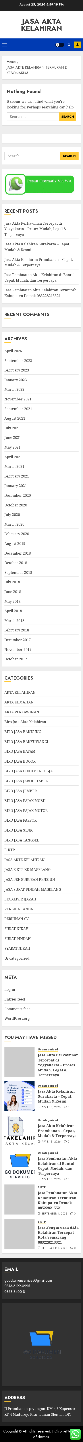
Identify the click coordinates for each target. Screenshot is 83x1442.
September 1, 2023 (54, 1214)
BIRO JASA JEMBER (20, 790)
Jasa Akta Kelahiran (41, 24)
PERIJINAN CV (16, 918)
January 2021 (15, 485)
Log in (9, 989)
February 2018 (16, 630)
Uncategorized (16, 958)
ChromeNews (64, 1431)
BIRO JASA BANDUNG (22, 731)
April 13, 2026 (51, 1107)
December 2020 (17, 495)
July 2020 (12, 514)
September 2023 (18, 360)
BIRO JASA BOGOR (19, 761)
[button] (4, 45)
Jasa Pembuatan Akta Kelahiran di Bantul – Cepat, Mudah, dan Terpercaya (40, 277)
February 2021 (16, 476)
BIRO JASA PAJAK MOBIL (25, 800)
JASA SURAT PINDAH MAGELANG (32, 889)
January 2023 (15, 379)
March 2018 (14, 620)
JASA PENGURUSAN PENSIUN (29, 879)
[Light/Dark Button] (59, 45)
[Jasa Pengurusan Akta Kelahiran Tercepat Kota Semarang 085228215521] (19, 1234)
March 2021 (14, 466)
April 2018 (13, 610)
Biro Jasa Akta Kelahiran (25, 721)
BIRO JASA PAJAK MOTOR (26, 810)
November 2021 (17, 399)
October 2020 (15, 505)
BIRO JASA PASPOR (20, 820)
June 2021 (12, 437)
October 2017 (15, 659)
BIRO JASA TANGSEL (21, 840)
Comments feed (17, 1008)
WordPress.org (17, 1018)
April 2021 (13, 457)
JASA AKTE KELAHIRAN (24, 859)
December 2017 (17, 639)
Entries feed (14, 999)
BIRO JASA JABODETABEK (26, 781)
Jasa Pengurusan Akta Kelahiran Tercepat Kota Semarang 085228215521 (58, 1235)
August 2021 (14, 418)
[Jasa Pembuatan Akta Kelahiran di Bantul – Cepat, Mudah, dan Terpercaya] (19, 1165)
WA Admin (77, 45)
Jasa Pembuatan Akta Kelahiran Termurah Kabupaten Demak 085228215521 (57, 1200)
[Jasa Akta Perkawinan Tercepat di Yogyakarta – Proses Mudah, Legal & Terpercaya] (19, 1062)
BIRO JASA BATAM (19, 751)
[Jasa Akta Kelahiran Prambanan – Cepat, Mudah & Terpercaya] (19, 1131)
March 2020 (14, 524)
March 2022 (14, 389)
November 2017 (17, 649)
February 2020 (16, 533)
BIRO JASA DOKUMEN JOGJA (28, 771)
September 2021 (18, 408)
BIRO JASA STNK (18, 830)
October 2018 (15, 562)
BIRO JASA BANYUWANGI (26, 741)
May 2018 (12, 601)
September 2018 (18, 572)
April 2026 (13, 351)
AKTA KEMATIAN (19, 702)
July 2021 (12, 428)
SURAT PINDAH (17, 938)
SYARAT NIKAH (17, 948)
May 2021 (12, 447)
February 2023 (16, 370)
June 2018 (12, 591)
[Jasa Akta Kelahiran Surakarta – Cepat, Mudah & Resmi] (19, 1096)
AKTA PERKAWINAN (21, 712)
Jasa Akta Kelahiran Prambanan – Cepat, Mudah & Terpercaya (57, 1130)
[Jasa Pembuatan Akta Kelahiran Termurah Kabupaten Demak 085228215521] (19, 1199)
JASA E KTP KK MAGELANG (27, 869)
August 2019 (14, 543)
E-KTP (9, 849)
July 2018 (12, 582)
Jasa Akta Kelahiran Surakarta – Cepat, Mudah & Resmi (56, 1096)
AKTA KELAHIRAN (20, 692)
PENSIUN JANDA (18, 909)
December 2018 (17, 553)
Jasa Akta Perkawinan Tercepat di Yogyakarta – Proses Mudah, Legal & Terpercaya (35, 229)
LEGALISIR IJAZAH (20, 899)
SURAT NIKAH (16, 928)
